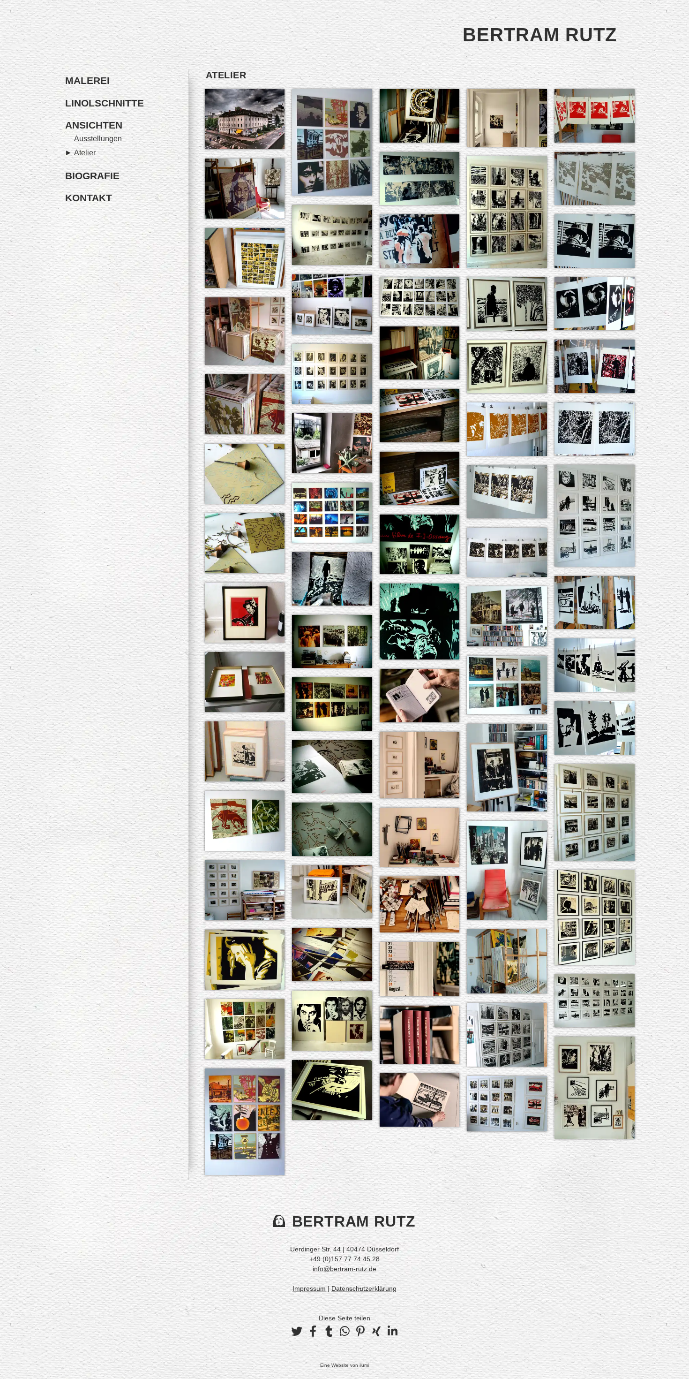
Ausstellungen (98, 139)
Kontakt (88, 197)
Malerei (87, 80)
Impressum (309, 1288)
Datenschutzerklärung (364, 1288)
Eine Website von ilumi (344, 1365)
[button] (297, 1331)
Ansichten (93, 125)
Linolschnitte (104, 103)
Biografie (92, 175)
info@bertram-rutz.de (344, 1269)
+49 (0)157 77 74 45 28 (344, 1259)
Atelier (85, 153)
